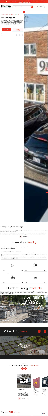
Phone (33, 415)
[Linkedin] (23, 35)
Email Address (19, 415)
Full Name (2, 415)
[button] (24, 12)
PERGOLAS (43, 321)
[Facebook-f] (17, 35)
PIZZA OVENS (14, 321)
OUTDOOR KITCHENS (5, 321)
